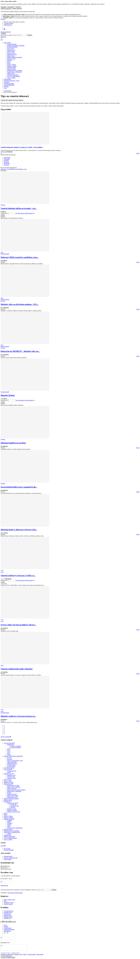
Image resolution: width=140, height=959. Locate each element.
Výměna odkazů (31, 954)
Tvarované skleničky (15, 747)
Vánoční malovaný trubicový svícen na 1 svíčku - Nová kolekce (22, 147)
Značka (2, 845)
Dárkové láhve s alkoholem (14, 791)
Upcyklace (6, 82)
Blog (5, 901)
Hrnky (8, 61)
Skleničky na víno (12, 803)
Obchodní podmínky (9, 83)
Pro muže (9, 759)
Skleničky (9, 60)
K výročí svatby (11, 766)
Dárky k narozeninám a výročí (15, 760)
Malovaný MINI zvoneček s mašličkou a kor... (20, 257)
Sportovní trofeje (11, 69)
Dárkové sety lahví (12, 794)
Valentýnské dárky (12, 762)
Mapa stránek (40, 954)
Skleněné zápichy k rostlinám (14, 70)
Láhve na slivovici (12, 788)
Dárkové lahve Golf (12, 797)
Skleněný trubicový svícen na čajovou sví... (18, 716)
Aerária (9, 772)
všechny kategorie (5, 736)
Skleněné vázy (7, 918)
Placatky (9, 792)
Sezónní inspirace (8, 904)
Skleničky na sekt (11, 809)
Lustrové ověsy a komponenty (15, 828)
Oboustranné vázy (11, 771)
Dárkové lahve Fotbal (12, 795)
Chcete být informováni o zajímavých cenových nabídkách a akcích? (18, 889)
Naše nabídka (7, 42)
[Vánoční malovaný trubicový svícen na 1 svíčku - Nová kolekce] (25, 144)
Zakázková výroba (8, 902)
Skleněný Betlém (8, 395)
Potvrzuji (3, 19)
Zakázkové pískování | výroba (11, 80)
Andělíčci (9, 820)
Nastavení (3, 7)
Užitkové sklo (10, 73)
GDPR (24, 954)
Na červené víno (14, 806)
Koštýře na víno (11, 58)
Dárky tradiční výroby (9, 899)
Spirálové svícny (11, 775)
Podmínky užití (18, 954)
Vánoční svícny (11, 776)
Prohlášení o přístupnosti (7, 954)
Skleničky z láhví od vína (13, 811)
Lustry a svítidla (11, 77)
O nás (5, 88)
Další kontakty (4, 885)
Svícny (9, 752)
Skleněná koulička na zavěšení (13, 443)
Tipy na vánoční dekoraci (13, 76)
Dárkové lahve (11, 56)
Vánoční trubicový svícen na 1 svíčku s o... (18, 575)
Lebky (8, 826)
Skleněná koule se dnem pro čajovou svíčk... (19, 530)
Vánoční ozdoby (11, 765)
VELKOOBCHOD (9, 85)
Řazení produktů (5, 167)
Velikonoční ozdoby (12, 763)
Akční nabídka (7, 859)
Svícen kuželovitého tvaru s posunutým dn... (19, 487)
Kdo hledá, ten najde (6, 35)
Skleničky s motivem (15, 746)
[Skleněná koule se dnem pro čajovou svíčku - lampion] (25, 526)
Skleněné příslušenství (12, 75)
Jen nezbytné (11, 7)
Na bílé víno (13, 804)
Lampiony (9, 823)
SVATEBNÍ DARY (12, 47)
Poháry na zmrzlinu (12, 810)
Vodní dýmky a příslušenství (14, 72)
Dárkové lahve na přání (13, 785)
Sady (8, 753)
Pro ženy (9, 757)
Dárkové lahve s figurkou (13, 787)
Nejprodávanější (8, 856)
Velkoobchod (7, 931)
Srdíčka (9, 822)
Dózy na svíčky (11, 53)
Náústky (9, 833)
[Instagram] (4, 29)
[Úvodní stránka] (6, 32)
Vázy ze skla (10, 48)
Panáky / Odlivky (11, 64)
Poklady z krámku (11, 66)
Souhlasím (18, 7)
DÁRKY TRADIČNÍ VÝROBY (15, 45)
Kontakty (6, 86)
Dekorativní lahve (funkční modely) (16, 790)
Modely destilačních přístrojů (14, 57)
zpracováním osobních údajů (15, 892)
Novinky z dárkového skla (10, 857)
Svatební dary (7, 914)
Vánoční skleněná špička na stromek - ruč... (19, 208)
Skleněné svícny (11, 50)
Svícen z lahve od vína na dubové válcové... (18, 625)
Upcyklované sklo (11, 44)
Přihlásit (54, 889)
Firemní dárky (7, 79)
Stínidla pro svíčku (12, 54)
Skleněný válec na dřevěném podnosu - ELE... (20, 304)
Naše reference (8, 928)
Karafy (9, 63)
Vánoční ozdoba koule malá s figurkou (16, 669)
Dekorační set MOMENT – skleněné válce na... (20, 351)
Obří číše (12, 807)
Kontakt (6, 926)
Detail (137, 153)
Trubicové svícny (11, 778)
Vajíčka (9, 825)
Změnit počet (4, 213)
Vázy (8, 750)
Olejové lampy (11, 51)
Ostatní (9, 754)
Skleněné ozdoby (11, 67)
